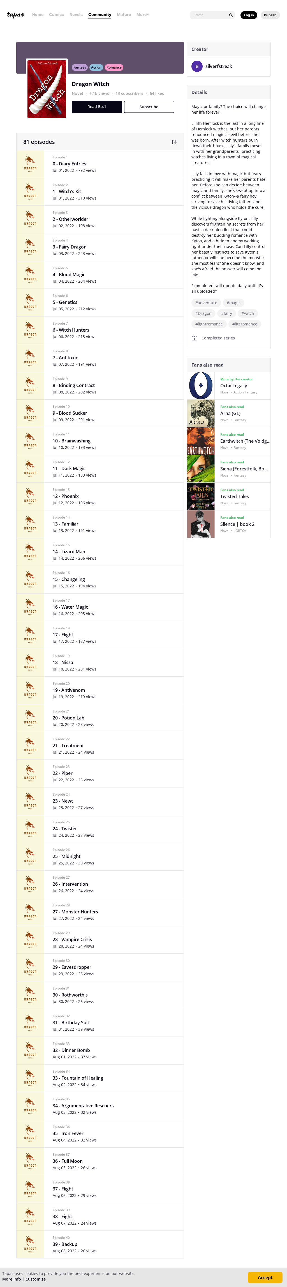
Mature (124, 14)
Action (96, 67)
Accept (265, 1277)
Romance (114, 67)
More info (11, 1279)
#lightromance (209, 324)
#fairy (226, 313)
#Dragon (203, 313)
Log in (249, 15)
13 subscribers (129, 93)
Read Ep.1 (96, 106)
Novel (77, 93)
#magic (233, 302)
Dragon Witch (90, 84)
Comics (56, 14)
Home (37, 14)
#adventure (206, 302)
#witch (248, 313)
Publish (270, 15)
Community (99, 14)
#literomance (244, 324)
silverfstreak (218, 66)
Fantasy (79, 67)
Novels (76, 14)
